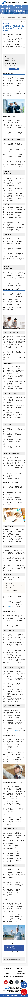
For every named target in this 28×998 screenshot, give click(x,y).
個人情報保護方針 (8, 968)
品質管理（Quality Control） (14, 63)
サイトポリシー (20, 968)
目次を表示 (14, 69)
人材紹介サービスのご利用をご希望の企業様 (14, 976)
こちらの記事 (7, 606)
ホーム (2, 17)
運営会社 (8, 973)
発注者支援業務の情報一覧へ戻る (14, 959)
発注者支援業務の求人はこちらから (14, 948)
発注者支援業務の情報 (10, 17)
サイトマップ (8, 971)
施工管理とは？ (9, 58)
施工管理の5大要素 (10, 61)
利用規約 (20, 971)
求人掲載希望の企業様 (20, 973)
